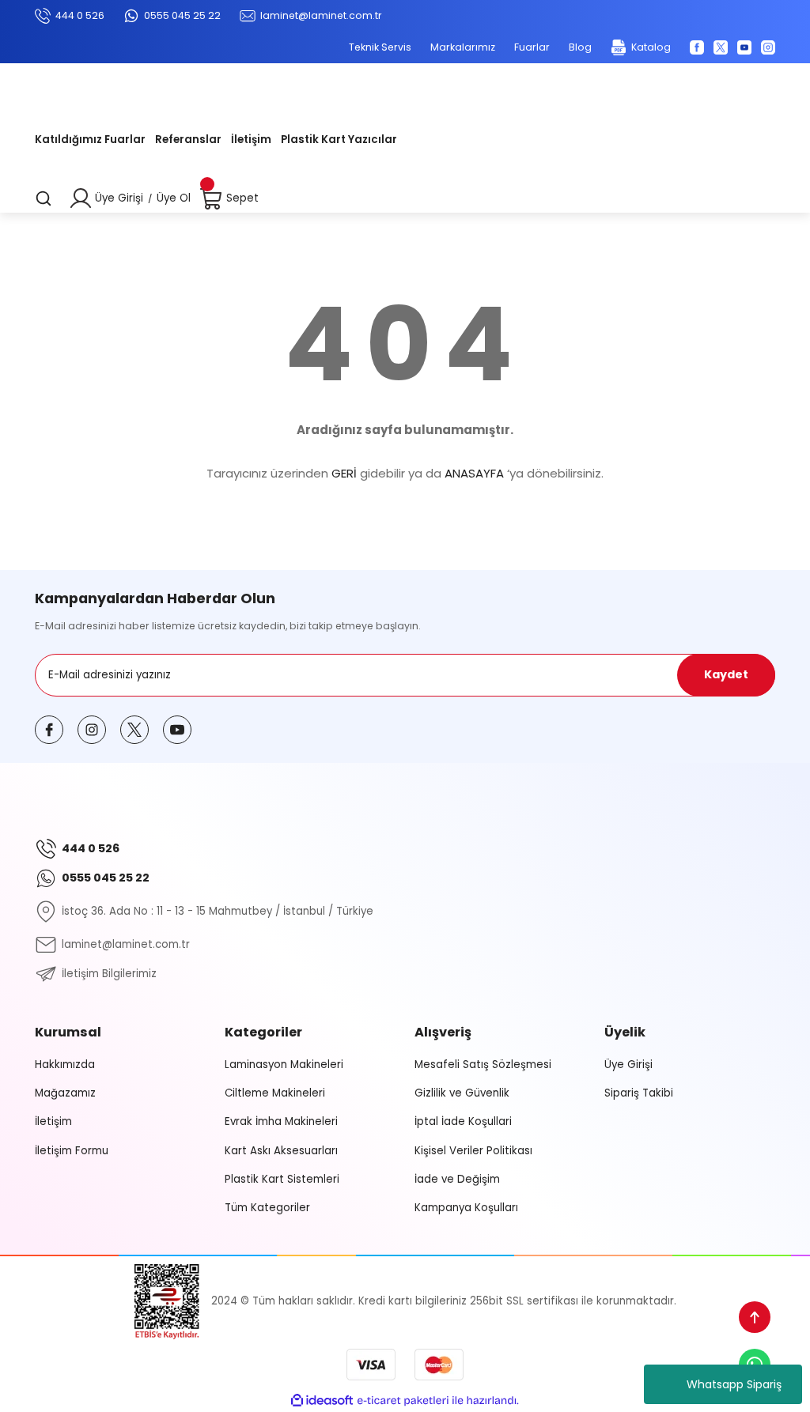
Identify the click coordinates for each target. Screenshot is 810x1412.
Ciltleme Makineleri (275, 1093)
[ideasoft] (322, 1401)
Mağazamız (65, 1093)
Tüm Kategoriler (267, 1207)
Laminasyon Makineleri (284, 1064)
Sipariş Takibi (638, 1093)
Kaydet (726, 674)
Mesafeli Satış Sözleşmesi (482, 1064)
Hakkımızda (65, 1064)
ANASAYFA (474, 473)
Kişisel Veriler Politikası (473, 1150)
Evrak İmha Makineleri (281, 1121)
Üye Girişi (628, 1064)
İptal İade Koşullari (463, 1121)
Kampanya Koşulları (466, 1207)
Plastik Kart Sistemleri (282, 1179)
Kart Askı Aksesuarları (281, 1150)
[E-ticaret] (403, 1400)
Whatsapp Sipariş (734, 1384)
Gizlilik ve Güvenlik (461, 1093)
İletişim (53, 1121)
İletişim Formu (71, 1150)
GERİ (344, 473)
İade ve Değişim (457, 1179)
